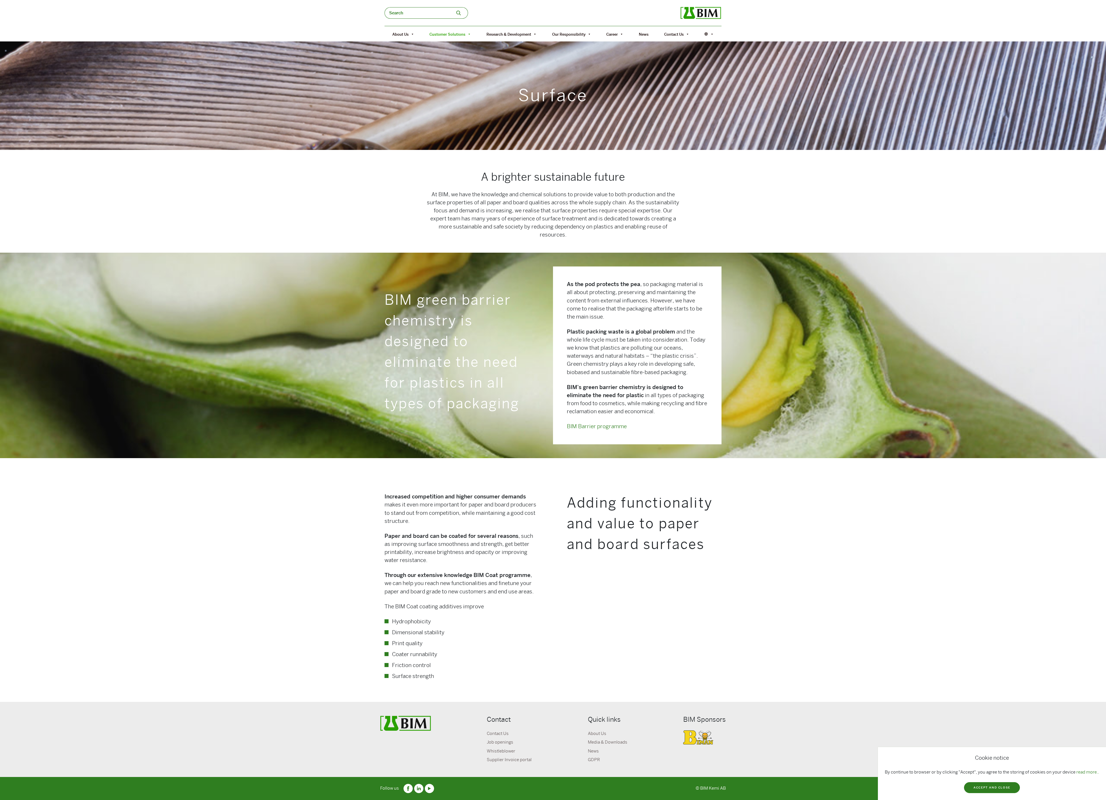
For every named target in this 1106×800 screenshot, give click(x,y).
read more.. (1087, 772)
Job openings (500, 742)
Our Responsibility (569, 34)
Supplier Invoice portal (509, 759)
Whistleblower (501, 751)
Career (612, 34)
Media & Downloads (607, 742)
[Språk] (709, 34)
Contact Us (674, 34)
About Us (400, 34)
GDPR (594, 759)
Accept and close (992, 787)
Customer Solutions (447, 34)
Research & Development (508, 34)
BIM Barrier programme (597, 426)
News (644, 34)
